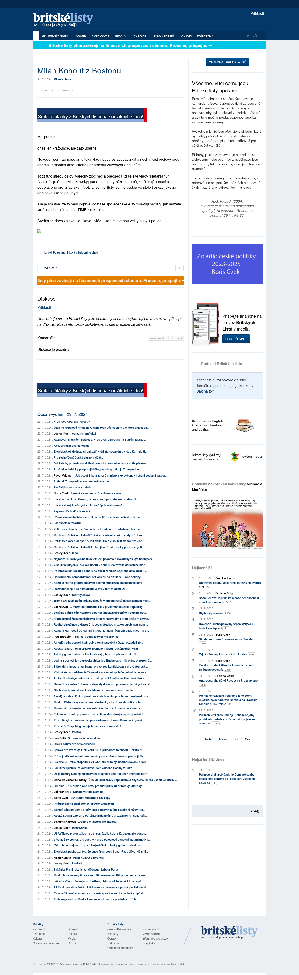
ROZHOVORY (101, 35)
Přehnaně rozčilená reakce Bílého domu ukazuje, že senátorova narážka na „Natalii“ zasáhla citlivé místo (228, 699)
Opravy (112, 938)
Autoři (186, 35)
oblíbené (176, 338)
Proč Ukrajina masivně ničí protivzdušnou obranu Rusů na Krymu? (98, 720)
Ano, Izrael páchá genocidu (71, 445)
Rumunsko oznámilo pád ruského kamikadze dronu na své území (97, 708)
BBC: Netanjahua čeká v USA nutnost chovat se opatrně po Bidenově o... (102, 887)
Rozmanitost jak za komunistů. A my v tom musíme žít (89, 589)
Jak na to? (205, 391)
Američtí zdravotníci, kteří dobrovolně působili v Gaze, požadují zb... (98, 642)
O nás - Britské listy (119, 929)
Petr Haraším (62, 636)
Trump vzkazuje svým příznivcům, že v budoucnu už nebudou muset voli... (102, 601)
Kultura (37, 938)
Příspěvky (205, 35)
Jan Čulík (60, 738)
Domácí (73, 929)
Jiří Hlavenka (62, 792)
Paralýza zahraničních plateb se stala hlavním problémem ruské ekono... (102, 696)
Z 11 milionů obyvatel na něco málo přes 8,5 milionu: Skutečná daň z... (100, 678)
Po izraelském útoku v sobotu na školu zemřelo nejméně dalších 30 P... (100, 571)
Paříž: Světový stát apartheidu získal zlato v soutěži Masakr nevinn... (99, 541)
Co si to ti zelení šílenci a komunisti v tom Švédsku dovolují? (226, 667)
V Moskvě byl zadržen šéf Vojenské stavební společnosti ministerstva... (101, 672)
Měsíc (223, 739)
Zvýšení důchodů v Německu (73, 511)
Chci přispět (236, 339)
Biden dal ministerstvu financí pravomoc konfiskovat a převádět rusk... (101, 666)
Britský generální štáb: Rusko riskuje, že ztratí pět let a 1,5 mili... (96, 654)
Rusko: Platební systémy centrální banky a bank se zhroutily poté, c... (100, 702)
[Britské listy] (92, 116)
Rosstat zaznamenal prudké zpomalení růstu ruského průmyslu (96, 648)
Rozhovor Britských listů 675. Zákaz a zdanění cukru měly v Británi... (99, 535)
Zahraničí (39, 929)
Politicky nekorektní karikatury (227, 486)
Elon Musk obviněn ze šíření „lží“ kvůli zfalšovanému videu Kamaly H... (100, 451)
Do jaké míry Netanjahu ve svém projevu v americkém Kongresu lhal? (100, 774)
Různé (72, 943)
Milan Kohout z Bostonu (88, 857)
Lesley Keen (62, 433)
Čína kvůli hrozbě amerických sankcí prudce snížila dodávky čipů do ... (100, 893)
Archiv (81, 35)
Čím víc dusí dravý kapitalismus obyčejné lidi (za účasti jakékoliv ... (133, 780)
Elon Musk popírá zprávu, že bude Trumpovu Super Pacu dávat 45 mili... (101, 851)
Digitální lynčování (215, 613)
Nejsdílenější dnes (208, 759)
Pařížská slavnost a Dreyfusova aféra (96, 493)
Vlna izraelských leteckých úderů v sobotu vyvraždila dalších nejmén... (100, 565)
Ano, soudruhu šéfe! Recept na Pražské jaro (228, 682)
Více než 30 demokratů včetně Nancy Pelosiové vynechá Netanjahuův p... (102, 839)
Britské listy (65, 20)
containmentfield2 (84, 433)
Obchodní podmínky (120, 948)
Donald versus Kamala (88, 792)
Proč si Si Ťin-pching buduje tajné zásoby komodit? (87, 726)
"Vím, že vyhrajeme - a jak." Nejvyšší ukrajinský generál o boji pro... (98, 845)
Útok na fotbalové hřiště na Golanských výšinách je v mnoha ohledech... (101, 427)
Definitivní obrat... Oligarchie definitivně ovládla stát (230, 585)
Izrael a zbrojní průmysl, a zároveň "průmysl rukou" (88, 505)
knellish (77, 863)
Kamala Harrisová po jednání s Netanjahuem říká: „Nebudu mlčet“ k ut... (102, 630)
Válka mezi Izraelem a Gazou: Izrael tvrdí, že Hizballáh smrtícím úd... (98, 529)
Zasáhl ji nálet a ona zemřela (72, 487)
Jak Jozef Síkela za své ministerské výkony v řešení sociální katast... (121, 475)
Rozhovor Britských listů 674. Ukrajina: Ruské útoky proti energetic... (100, 547)
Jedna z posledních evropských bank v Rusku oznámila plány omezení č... (103, 660)
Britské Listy (229, 933)
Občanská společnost (46, 943)
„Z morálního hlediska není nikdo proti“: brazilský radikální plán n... (98, 517)
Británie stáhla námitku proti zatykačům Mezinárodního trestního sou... (100, 612)
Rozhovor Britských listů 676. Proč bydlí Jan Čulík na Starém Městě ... (100, 439)
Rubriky (140, 35)
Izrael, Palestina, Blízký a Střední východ (71, 252)
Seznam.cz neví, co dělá (84, 738)
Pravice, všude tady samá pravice (96, 636)
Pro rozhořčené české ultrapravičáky (78, 457)
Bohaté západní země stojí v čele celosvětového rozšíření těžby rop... (99, 810)
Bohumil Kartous (65, 821)
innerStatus (80, 827)
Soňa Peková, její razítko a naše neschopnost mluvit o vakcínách (229, 600)
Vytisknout (50, 268)
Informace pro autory (155, 938)
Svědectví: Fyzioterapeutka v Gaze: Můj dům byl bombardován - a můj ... (101, 762)
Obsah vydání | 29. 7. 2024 (62, 414)
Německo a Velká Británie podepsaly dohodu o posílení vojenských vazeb (102, 684)
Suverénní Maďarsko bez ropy (90, 798)
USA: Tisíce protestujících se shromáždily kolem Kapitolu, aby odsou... (100, 833)
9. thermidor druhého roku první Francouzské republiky (106, 607)
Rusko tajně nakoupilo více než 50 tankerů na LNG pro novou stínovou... (101, 875)
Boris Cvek (61, 493)
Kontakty (112, 934)
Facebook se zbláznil (67, 523)
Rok (236, 739)
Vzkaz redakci (151, 934)
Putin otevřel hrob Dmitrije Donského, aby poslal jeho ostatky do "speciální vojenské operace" (227, 719)
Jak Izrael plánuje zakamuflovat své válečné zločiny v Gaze (93, 768)
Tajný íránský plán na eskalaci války (226, 654)
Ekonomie (39, 934)
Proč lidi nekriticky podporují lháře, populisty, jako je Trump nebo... (97, 469)
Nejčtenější (202, 567)
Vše (247, 739)
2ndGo (76, 732)
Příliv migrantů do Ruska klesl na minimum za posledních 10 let (95, 899)
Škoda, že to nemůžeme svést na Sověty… (227, 641)
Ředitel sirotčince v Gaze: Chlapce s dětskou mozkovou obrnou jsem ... (101, 624)
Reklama (113, 943)
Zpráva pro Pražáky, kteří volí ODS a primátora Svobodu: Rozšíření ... (99, 750)
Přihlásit (256, 13)
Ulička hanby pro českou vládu (74, 744)
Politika (72, 934)
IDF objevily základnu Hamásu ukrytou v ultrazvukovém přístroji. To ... (100, 756)
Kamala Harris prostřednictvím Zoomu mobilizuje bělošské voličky (98, 583)
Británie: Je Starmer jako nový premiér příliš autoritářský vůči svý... (99, 786)
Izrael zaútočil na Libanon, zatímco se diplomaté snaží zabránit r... (97, 499)
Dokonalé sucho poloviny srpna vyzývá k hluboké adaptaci (226, 626)
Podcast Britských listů (221, 363)
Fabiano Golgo (224, 593)
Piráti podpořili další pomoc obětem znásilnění (84, 803)
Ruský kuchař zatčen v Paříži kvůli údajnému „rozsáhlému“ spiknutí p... (101, 815)
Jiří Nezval (61, 607)
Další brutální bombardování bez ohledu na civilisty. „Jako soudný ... (98, 577)
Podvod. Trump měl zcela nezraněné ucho (81, 481)
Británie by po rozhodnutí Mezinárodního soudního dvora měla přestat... (101, 463)
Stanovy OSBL (151, 929)
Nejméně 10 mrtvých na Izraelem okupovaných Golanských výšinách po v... (104, 559)
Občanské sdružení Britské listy (78, 964)
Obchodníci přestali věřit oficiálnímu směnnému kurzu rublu (93, 690)
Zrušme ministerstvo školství (97, 821)
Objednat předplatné (227, 62)
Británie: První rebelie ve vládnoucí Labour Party (86, 869)
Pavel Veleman (63, 475)
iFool (75, 553)
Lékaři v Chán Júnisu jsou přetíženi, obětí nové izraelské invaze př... (98, 881)
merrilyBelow (81, 595)
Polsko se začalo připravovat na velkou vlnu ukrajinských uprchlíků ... (100, 714)
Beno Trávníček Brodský (70, 780)
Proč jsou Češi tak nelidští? (72, 421)
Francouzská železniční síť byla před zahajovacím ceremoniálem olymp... (102, 618)
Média (72, 938)
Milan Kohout (62, 79)
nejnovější (157, 338)
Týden (209, 739)
